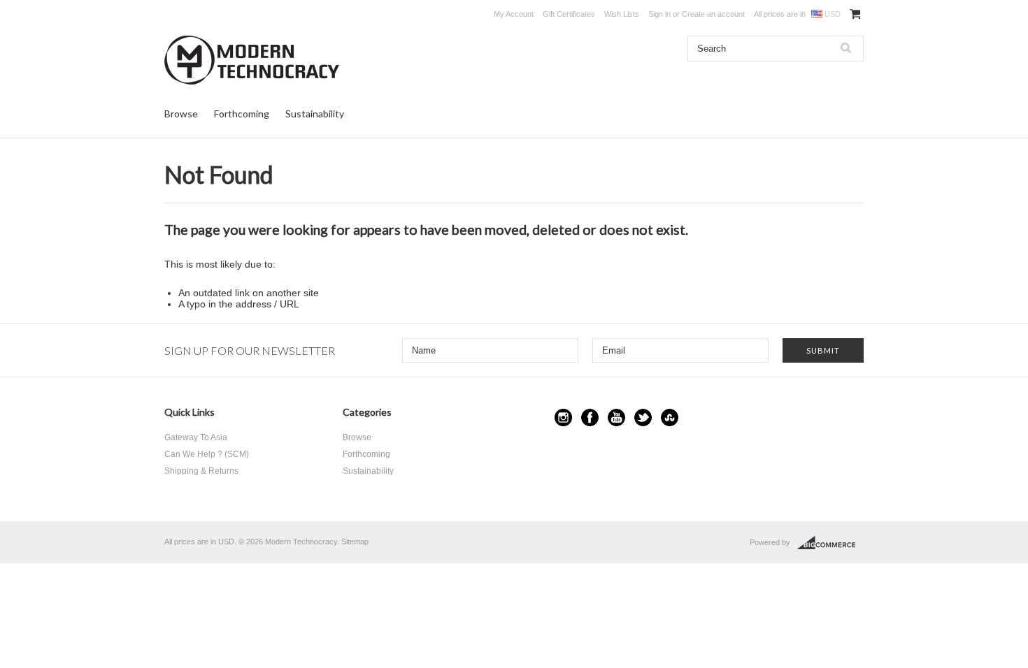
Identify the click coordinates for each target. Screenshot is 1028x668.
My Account (514, 14)
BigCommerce (830, 543)
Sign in (659, 14)
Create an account (713, 14)
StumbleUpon (669, 417)
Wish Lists (621, 14)
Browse (181, 113)
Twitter (643, 417)
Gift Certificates (569, 14)
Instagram (563, 417)
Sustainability (314, 113)
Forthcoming (241, 113)
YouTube (616, 417)
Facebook (590, 417)
